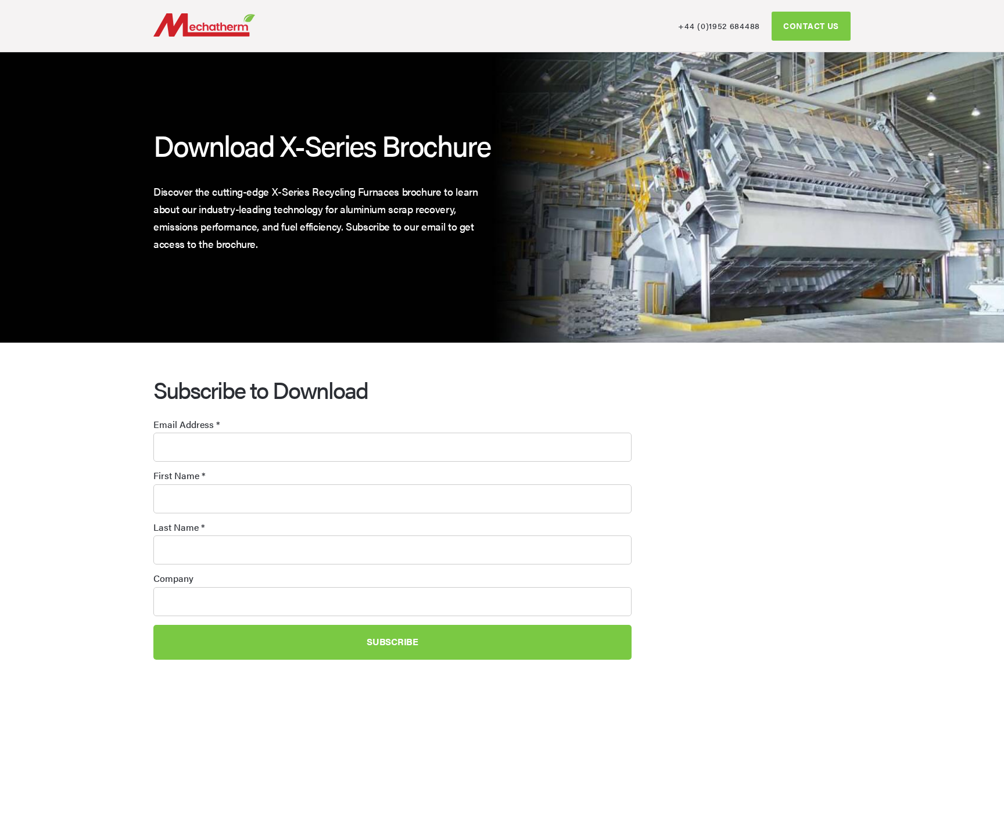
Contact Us (811, 25)
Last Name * (179, 527)
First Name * (179, 475)
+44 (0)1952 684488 (719, 25)
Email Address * (186, 424)
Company (173, 578)
